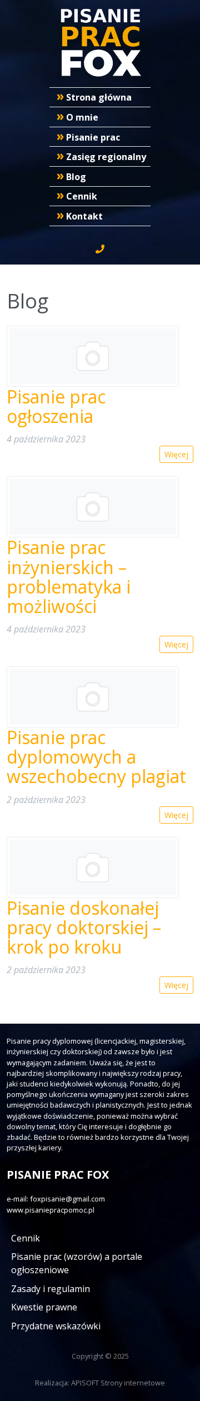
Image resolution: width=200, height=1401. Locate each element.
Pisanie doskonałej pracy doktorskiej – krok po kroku (84, 927)
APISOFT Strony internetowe (118, 1383)
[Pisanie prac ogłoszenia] (92, 356)
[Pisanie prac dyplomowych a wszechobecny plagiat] (92, 697)
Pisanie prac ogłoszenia (56, 406)
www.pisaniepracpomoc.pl (50, 1210)
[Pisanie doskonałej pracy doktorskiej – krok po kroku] (92, 867)
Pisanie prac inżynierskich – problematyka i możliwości (69, 576)
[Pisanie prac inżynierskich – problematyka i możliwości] (92, 507)
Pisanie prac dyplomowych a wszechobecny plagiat (96, 756)
